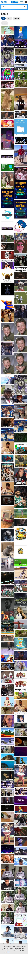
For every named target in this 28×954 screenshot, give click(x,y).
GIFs (9, 18)
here (8, 952)
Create (16, 1)
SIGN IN (21, 1)
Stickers (16, 18)
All (3, 18)
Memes (5, 23)
